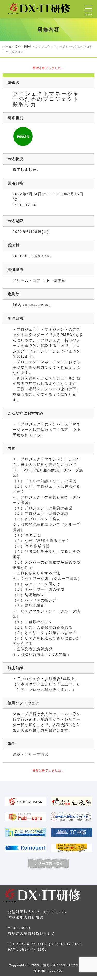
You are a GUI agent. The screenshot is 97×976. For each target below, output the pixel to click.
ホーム (7, 46)
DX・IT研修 (23, 46)
